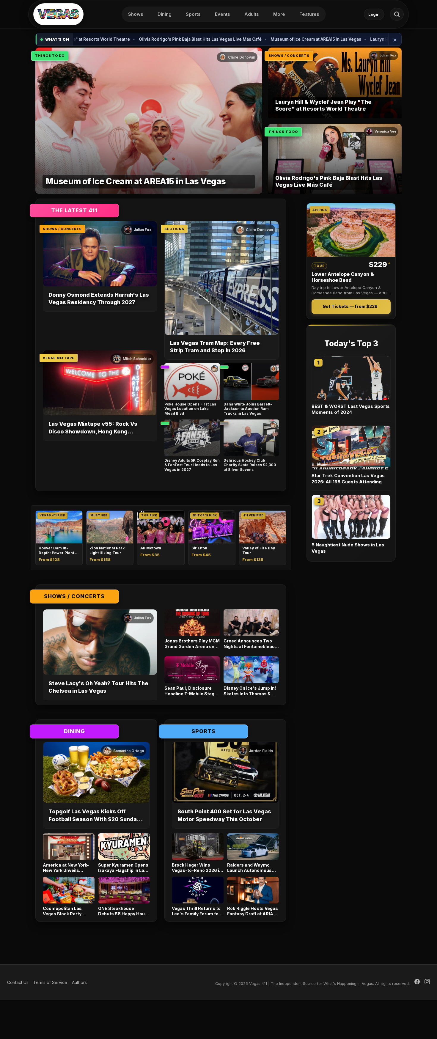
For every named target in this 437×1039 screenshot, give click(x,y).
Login (374, 14)
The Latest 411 (74, 210)
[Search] (397, 14)
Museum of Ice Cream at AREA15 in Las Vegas (275, 39)
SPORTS (203, 731)
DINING (74, 731)
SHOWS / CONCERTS (288, 56)
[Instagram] (427, 982)
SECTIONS (174, 229)
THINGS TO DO (50, 56)
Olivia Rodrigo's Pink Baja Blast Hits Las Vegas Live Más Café (159, 39)
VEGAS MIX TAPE (58, 358)
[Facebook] (417, 982)
